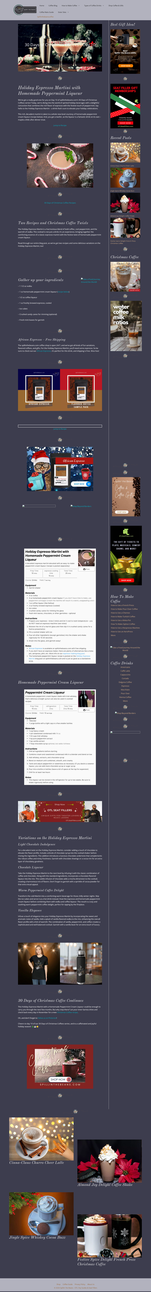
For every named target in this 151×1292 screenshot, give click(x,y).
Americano (125, 667)
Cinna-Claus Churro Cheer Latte (122, 166)
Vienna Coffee (125, 697)
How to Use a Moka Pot (121, 620)
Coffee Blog (53, 5)
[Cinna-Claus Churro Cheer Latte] (125, 153)
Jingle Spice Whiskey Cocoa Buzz (122, 191)
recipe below (63, 291)
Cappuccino (125, 674)
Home (41, 5)
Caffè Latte (125, 671)
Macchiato (125, 689)
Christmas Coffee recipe (67, 1012)
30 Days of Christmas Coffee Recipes (60, 203)
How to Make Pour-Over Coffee (124, 609)
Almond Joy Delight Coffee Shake (122, 216)
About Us (90, 1284)
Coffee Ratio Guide (46, 12)
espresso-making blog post (74, 653)
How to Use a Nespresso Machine (125, 628)
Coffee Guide (68, 1284)
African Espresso (44, 351)
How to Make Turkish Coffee (123, 616)
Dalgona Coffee (125, 682)
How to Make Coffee (69, 5)
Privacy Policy (80, 1284)
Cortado (125, 678)
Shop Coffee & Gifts (116, 5)
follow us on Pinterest (47, 1018)
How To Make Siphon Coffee (123, 624)
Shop (58, 1284)
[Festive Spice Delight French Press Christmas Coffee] (125, 228)
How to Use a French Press (122, 605)
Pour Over (125, 693)
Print (87, 569)
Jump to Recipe (60, 125)
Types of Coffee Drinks (92, 5)
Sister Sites (62, 12)
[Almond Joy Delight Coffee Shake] (125, 203)
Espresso (125, 686)
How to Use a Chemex (120, 612)
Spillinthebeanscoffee (45, 17)
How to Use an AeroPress (122, 631)
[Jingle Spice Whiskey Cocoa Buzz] (125, 178)
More (113, 635)
